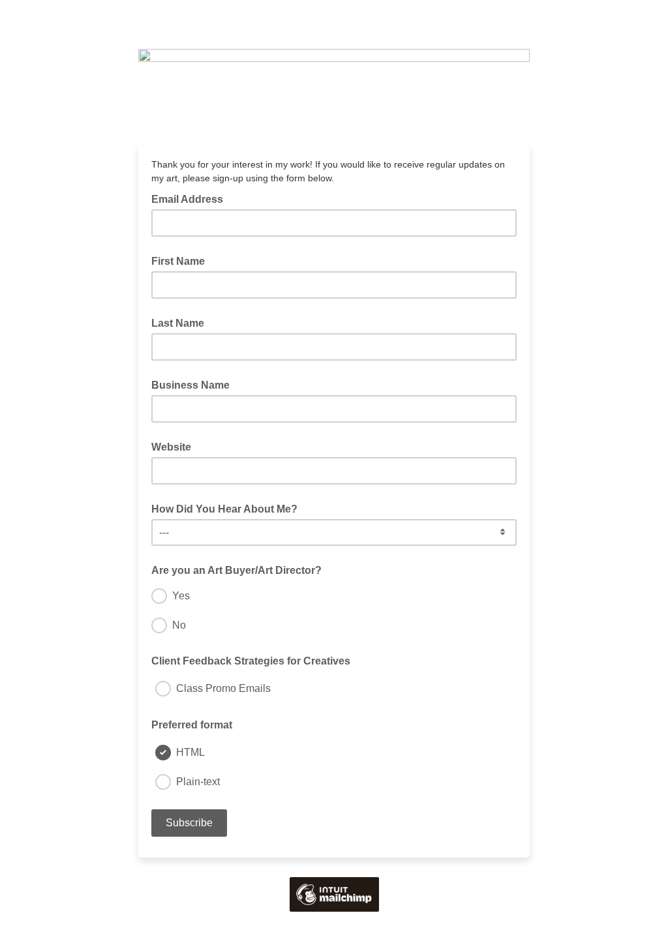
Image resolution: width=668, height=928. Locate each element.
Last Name (177, 323)
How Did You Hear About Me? (224, 509)
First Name (178, 261)
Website (171, 447)
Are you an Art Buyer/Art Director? (236, 570)
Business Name (190, 385)
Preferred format (191, 724)
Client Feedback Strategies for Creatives (250, 660)
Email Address (191, 198)
